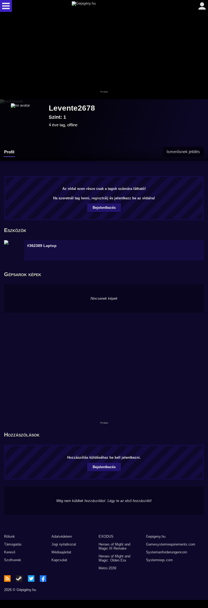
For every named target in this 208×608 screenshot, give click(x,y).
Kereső (9, 552)
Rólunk (9, 536)
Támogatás (13, 544)
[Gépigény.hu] (103, 6)
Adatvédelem (61, 536)
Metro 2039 (107, 568)
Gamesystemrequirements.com (170, 544)
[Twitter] (31, 578)
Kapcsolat (59, 560)
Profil (9, 152)
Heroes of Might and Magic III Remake (114, 546)
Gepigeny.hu (155, 536)
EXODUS (106, 536)
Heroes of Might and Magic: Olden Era (114, 558)
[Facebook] (43, 578)
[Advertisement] (104, 56)
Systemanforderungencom (166, 552)
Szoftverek (12, 560)
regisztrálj (100, 198)
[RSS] (7, 578)
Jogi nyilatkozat (63, 544)
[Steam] (19, 578)
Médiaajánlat (61, 552)
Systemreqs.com (159, 560)
